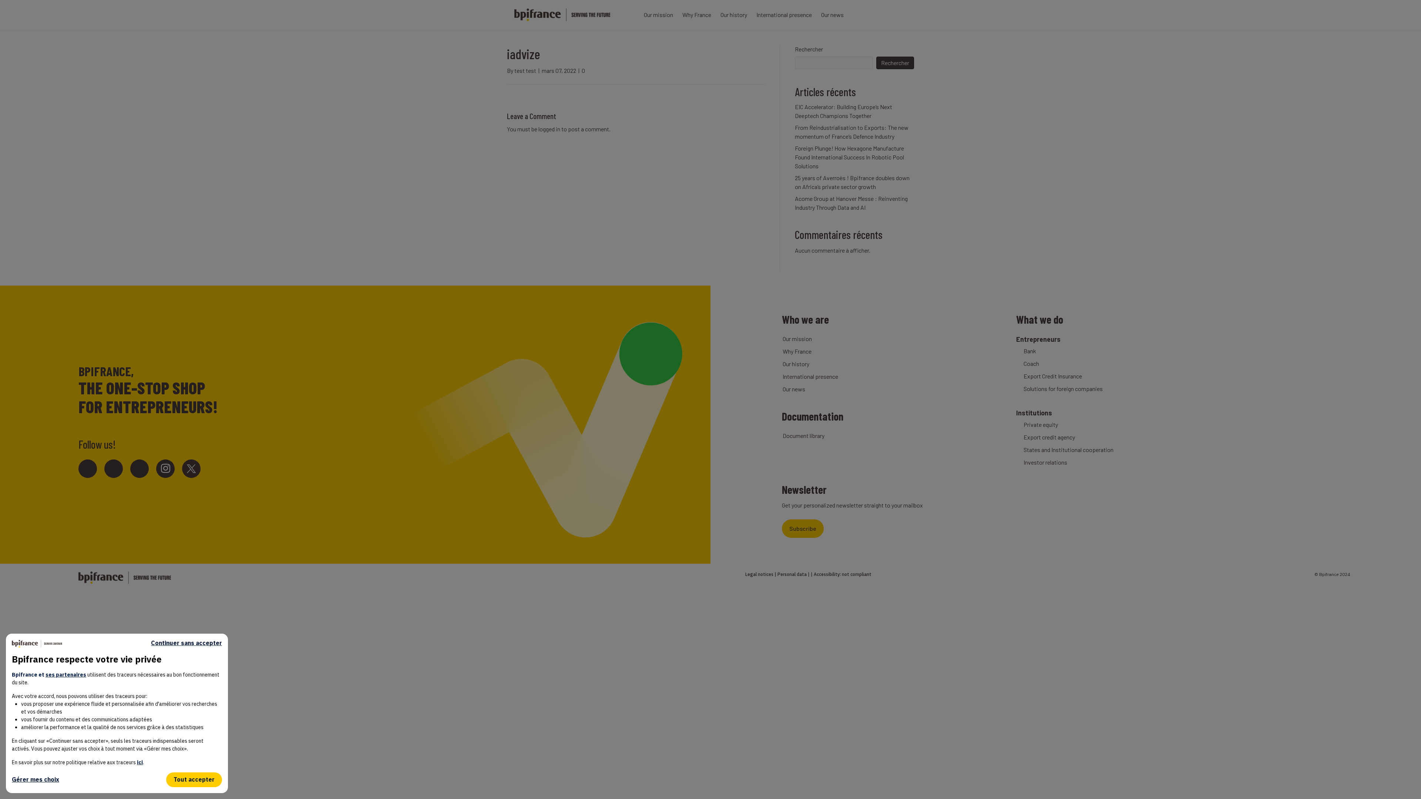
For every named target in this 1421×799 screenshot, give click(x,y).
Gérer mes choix (35, 779)
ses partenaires (66, 674)
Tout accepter (194, 779)
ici (140, 762)
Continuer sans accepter (186, 643)
